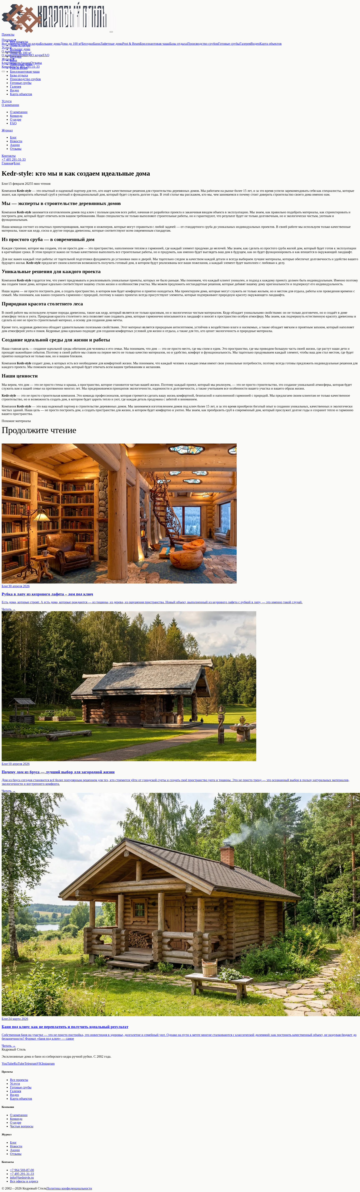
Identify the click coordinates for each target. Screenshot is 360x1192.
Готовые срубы (20, 83)
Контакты (9, 66)
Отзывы (15, 148)
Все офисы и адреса (24, 1181)
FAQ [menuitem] (46, 55)
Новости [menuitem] (14, 63)
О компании (11, 51)
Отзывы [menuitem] (36, 63)
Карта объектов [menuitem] (271, 43)
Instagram (48, 1063)
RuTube (19, 1063)
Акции (15, 145)
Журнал (8, 59)
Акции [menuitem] (25, 63)
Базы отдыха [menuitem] (178, 43)
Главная (7, 163)
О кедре (15, 119)
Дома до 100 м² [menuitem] (71, 43)
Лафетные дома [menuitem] (111, 43)
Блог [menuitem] (5, 63)
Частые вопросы (21, 1126)
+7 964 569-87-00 (22, 1170)
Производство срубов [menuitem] (202, 43)
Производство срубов (25, 79)
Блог (13, 137)
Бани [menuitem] (96, 43)
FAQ (13, 123)
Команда (16, 115)
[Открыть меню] (3, 71)
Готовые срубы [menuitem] (229, 43)
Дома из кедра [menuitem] (30, 43)
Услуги (7, 47)
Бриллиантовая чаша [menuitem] (154, 43)
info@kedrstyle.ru (22, 1177)
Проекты (9, 40)
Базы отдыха (19, 75)
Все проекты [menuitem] (11, 43)
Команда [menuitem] (25, 55)
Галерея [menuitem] (245, 43)
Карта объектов (21, 94)
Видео (14, 90)
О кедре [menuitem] (37, 55)
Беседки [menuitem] (87, 43)
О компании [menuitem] (10, 55)
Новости (16, 141)
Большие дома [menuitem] (50, 43)
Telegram (30, 1063)
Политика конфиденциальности (69, 1188)
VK (39, 1063)
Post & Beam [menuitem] (131, 43)
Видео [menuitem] (255, 43)
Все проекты (19, 1080)
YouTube (8, 1063)
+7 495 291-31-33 (28, 66)
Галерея (15, 86)
